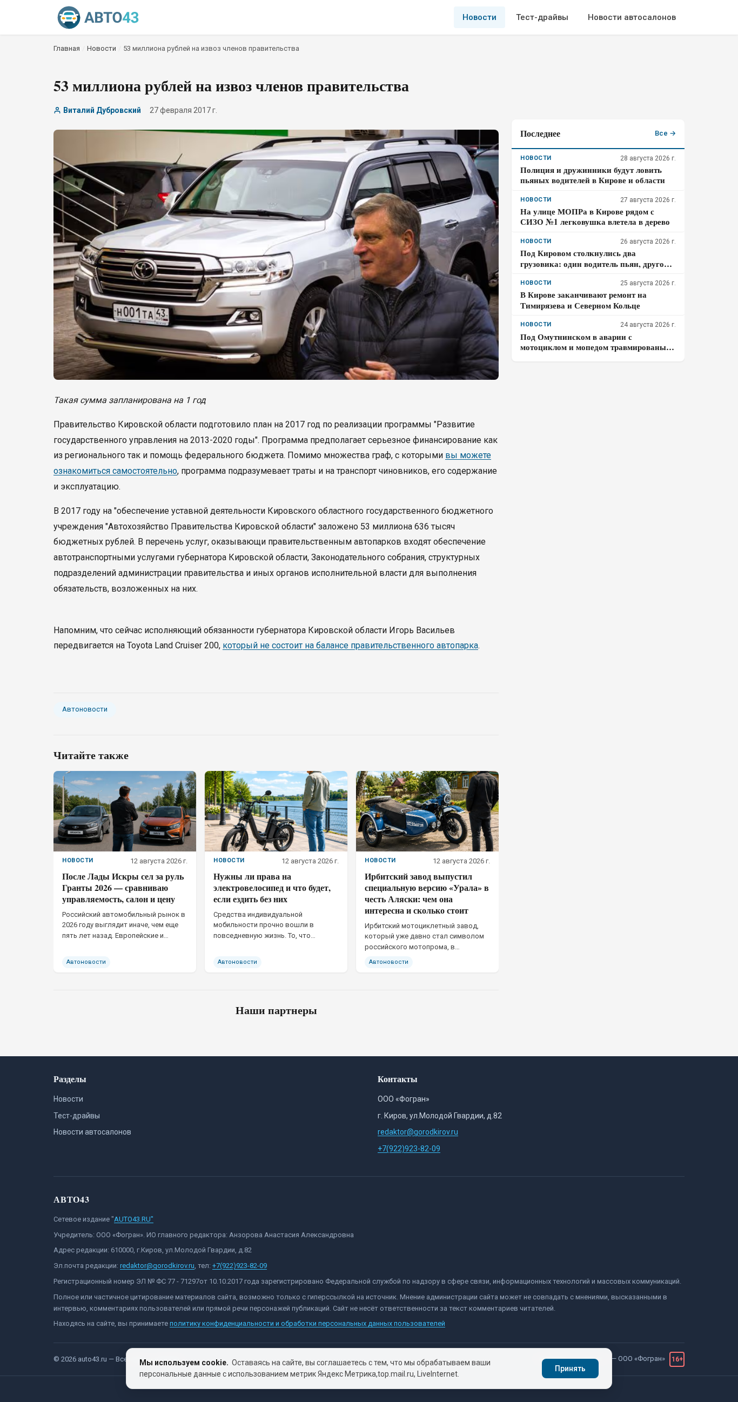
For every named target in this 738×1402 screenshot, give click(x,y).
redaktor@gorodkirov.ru (418, 1132)
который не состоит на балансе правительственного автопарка (350, 645)
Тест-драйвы (542, 17)
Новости (479, 17)
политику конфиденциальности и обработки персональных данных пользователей (307, 1323)
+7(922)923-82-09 (409, 1148)
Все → (665, 133)
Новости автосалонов (632, 17)
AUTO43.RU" (133, 1219)
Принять (570, 1368)
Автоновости (85, 709)
